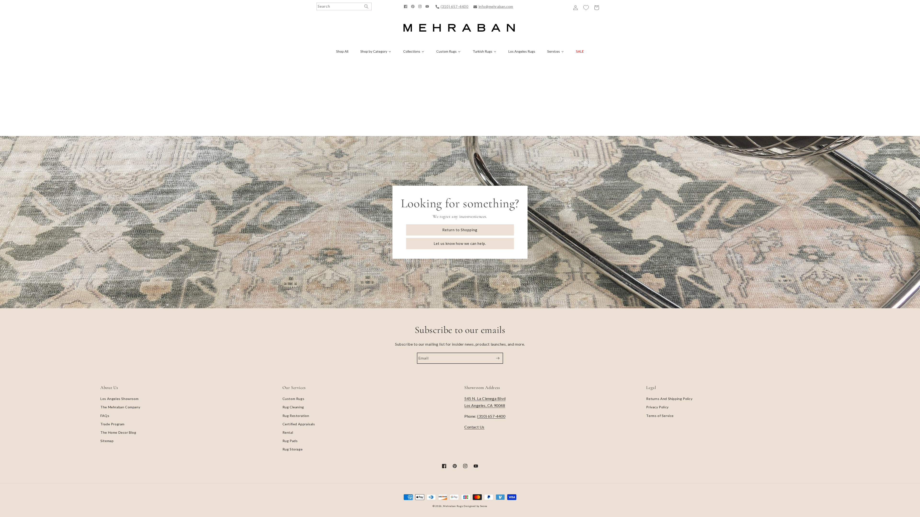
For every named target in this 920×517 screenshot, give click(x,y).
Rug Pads (290, 441)
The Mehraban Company (120, 407)
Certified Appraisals (298, 424)
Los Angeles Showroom (119, 399)
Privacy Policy (657, 407)
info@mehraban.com (495, 6)
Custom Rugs (293, 399)
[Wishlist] (586, 7)
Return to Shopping (459, 230)
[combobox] (344, 6)
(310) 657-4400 (454, 6)
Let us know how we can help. (460, 243)
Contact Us (474, 427)
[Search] (366, 6)
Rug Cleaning (293, 407)
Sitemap (107, 441)
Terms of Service (660, 416)
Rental (287, 432)
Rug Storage (292, 449)
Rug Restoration (295, 416)
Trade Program (112, 424)
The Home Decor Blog (118, 432)
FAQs (104, 416)
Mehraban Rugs (453, 506)
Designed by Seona (475, 506)
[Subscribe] (497, 358)
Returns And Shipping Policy (669, 399)
